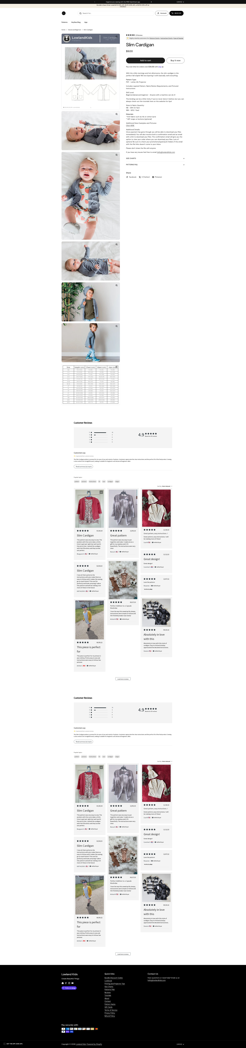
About (107, 998)
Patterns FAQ (110, 989)
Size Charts (109, 987)
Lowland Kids (81, 1044)
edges (117, 481)
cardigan (110, 481)
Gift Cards (108, 1007)
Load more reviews (123, 679)
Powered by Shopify (94, 1044)
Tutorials (108, 995)
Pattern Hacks (110, 1004)
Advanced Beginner (74, 30)
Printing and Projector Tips (115, 984)
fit (99, 481)
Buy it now (175, 60)
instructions (92, 481)
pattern (77, 481)
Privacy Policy (110, 1013)
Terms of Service (111, 1010)
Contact (108, 1001)
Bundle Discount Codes (114, 978)
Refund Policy (110, 1016)
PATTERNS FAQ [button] (131, 165)
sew (104, 481)
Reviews (108, 992)
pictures (84, 481)
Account (163, 13)
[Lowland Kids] (64, 13)
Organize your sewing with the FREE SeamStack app (123, 2)
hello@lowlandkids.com (157, 980)
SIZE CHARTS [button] (131, 158)
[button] (176, 13)
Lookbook (108, 981)
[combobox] (164, 486)
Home (63, 30)
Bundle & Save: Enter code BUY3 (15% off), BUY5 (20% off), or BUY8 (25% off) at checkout (123, 5)
